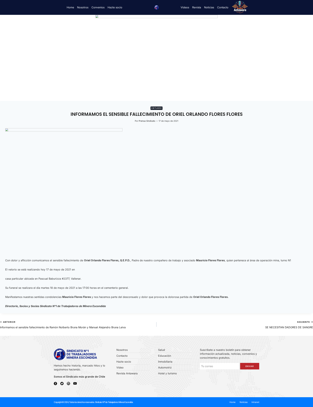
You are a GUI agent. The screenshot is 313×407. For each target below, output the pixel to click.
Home (70, 7)
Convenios (97, 7)
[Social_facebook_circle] (55, 383)
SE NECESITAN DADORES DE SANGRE (289, 325)
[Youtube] (75, 383)
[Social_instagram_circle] (68, 383)
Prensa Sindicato (147, 121)
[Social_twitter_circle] (62, 383)
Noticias (209, 7)
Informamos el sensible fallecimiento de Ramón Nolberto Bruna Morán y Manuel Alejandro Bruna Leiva (63, 325)
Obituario (156, 108)
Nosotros (82, 7)
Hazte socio (115, 7)
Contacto (222, 7)
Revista (196, 7)
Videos (185, 7)
